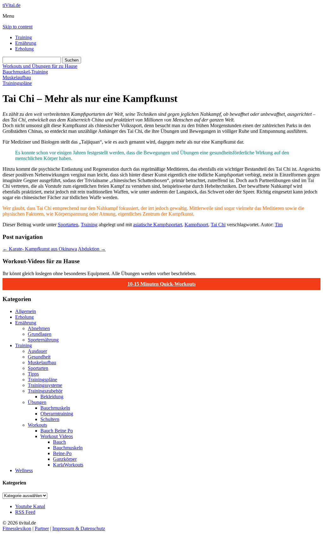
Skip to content (17, 26)
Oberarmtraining (56, 413)
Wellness (24, 470)
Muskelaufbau (17, 77)
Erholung (24, 48)
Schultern (49, 419)
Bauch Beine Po (56, 430)
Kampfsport (196, 224)
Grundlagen (39, 334)
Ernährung (25, 43)
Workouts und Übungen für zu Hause (40, 66)
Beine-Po (62, 453)
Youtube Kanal (30, 506)
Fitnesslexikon (17, 528)
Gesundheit (39, 356)
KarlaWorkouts (68, 464)
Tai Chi (218, 224)
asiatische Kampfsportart (157, 224)
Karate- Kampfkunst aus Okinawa (40, 249)
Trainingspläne (17, 83)
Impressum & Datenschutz (78, 528)
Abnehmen (39, 328)
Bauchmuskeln (55, 408)
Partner (42, 528)
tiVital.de (12, 5)
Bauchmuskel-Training (25, 71)
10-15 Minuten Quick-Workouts (161, 284)
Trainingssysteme (45, 385)
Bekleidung (51, 396)
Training (23, 37)
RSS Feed (25, 512)
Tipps (33, 374)
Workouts (37, 425)
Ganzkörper (65, 459)
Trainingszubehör (45, 391)
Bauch (59, 442)
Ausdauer (37, 351)
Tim (279, 224)
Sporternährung (43, 339)
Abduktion (92, 249)
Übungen (37, 402)
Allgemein (25, 311)
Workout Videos (56, 436)
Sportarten (68, 224)
